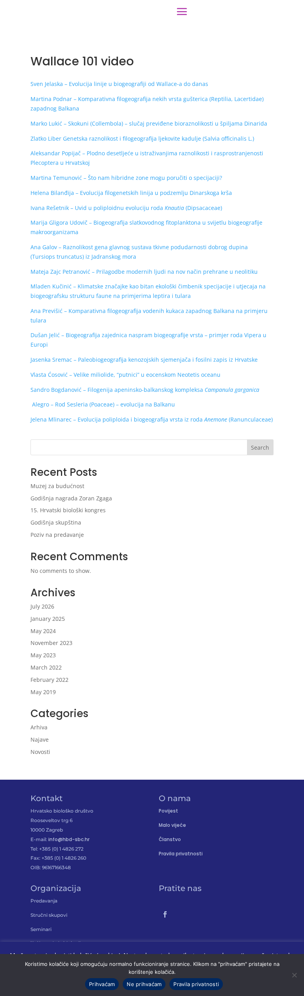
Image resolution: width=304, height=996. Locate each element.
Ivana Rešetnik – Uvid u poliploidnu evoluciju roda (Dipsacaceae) (126, 208)
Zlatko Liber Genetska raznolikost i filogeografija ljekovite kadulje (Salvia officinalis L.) (142, 138)
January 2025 (47, 618)
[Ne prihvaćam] (294, 975)
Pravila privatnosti (181, 853)
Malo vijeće (172, 825)
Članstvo (170, 839)
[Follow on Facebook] (165, 914)
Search (260, 447)
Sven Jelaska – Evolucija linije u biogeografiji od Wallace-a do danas (119, 84)
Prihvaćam (102, 984)
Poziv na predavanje (57, 534)
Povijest (168, 810)
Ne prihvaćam (144, 984)
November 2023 (51, 643)
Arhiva (39, 727)
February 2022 (49, 679)
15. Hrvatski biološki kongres (68, 510)
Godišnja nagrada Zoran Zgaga (71, 498)
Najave (39, 739)
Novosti (40, 752)
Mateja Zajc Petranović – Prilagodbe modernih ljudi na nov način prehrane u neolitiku (144, 271)
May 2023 (43, 655)
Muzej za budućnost (57, 486)
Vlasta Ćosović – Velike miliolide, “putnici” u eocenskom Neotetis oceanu (125, 374)
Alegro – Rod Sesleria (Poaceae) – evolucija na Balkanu (102, 404)
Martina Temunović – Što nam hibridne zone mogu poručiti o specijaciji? (126, 177)
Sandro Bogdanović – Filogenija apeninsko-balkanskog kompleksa (144, 389)
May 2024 (43, 631)
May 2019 (43, 692)
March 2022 (46, 667)
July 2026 (42, 606)
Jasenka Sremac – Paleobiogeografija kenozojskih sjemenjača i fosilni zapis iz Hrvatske (144, 359)
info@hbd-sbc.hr (68, 839)
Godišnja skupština (55, 522)
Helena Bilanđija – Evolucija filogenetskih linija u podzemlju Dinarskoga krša (131, 193)
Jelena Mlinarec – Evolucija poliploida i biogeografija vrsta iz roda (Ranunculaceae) (151, 419)
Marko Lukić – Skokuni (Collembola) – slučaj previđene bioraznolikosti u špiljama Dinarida (148, 123)
